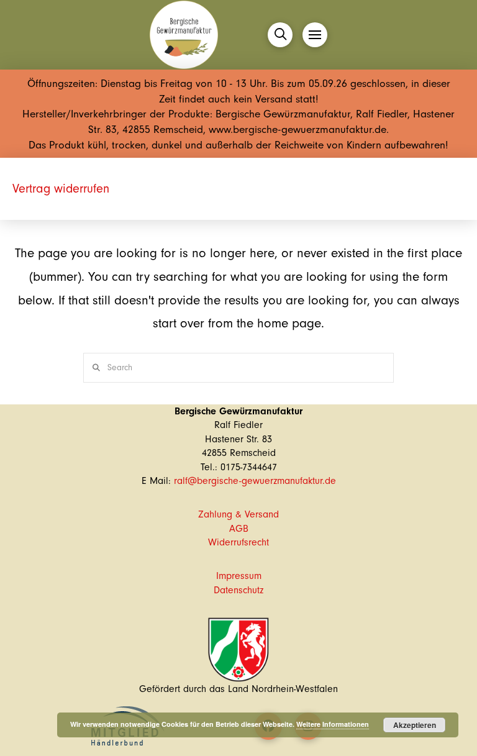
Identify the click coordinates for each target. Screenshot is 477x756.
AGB (238, 528)
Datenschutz (238, 590)
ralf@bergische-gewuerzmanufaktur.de (255, 480)
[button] (280, 34)
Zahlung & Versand (238, 514)
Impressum (238, 575)
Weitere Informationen (332, 724)
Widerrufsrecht (238, 542)
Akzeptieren (414, 725)
